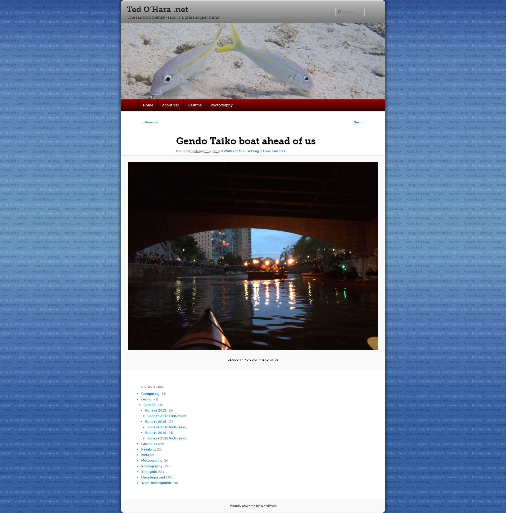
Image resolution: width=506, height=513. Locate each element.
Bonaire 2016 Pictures (164, 427)
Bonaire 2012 (155, 410)
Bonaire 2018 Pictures (164, 438)
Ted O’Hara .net (157, 9)
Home (148, 105)
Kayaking (148, 449)
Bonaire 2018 (155, 433)
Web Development (156, 483)
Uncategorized (153, 477)
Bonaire (149, 405)
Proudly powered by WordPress (253, 506)
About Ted (170, 105)
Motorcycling (152, 460)
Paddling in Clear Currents (265, 151)
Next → (359, 122)
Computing (150, 394)
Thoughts (149, 472)
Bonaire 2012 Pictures (164, 416)
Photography (222, 105)
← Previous (149, 122)
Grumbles (149, 444)
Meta (145, 455)
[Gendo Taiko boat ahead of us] (253, 256)
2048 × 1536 (233, 151)
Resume (195, 105)
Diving (146, 399)
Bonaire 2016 (155, 422)
